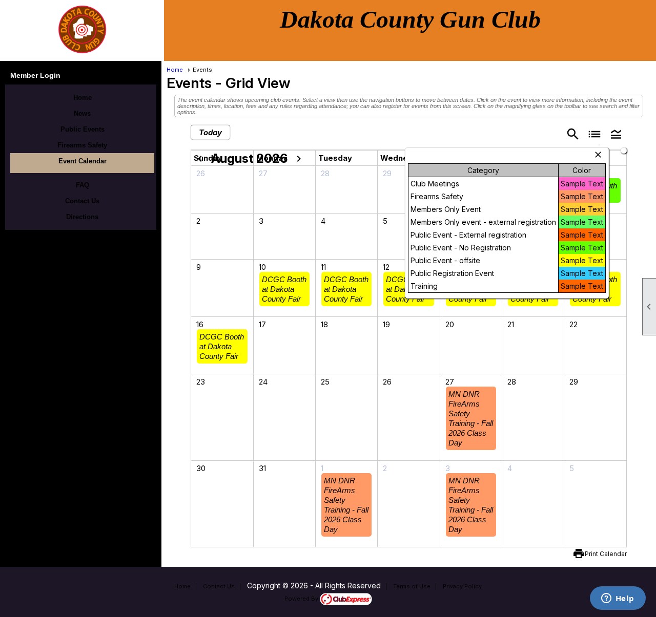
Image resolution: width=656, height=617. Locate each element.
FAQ (82, 185)
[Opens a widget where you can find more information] (617, 599)
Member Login (35, 75)
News (82, 113)
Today (210, 132)
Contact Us (82, 201)
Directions (82, 217)
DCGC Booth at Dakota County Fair (284, 289)
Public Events (82, 129)
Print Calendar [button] (606, 554)
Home (82, 97)
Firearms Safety (82, 145)
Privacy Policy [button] (462, 586)
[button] (616, 133)
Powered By (302, 598)
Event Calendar (82, 161)
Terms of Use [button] (411, 586)
